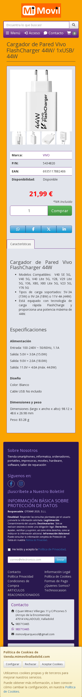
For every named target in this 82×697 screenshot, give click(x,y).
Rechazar (30, 664)
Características (20, 244)
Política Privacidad (20, 576)
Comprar (59, 210)
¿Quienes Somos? (57, 585)
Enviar (60, 559)
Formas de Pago (56, 581)
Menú (15, 33)
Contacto (55, 33)
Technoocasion (55, 590)
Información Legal (57, 572)
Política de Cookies (57, 576)
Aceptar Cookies (52, 664)
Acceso (34, 33)
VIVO (46, 155)
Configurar (12, 664)
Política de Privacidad (36, 540)
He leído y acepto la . (39, 549)
